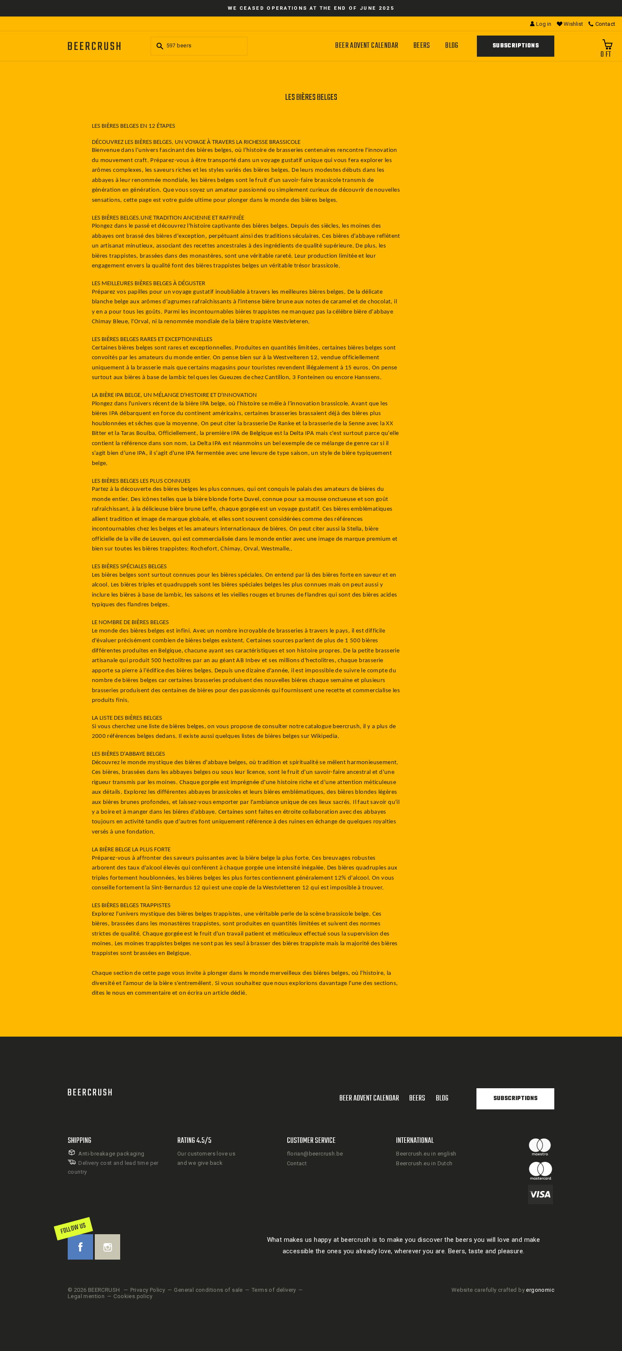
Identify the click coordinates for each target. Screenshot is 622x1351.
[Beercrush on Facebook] (80, 1247)
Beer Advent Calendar (366, 46)
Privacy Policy (147, 1290)
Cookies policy (132, 1296)
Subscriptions (516, 46)
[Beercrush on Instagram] (107, 1247)
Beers (421, 46)
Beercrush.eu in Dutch (424, 1163)
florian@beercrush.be (315, 1153)
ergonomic (540, 1290)
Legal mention (86, 1296)
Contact (297, 1163)
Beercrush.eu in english (426, 1153)
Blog (452, 46)
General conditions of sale (208, 1290)
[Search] (158, 46)
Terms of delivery (274, 1290)
